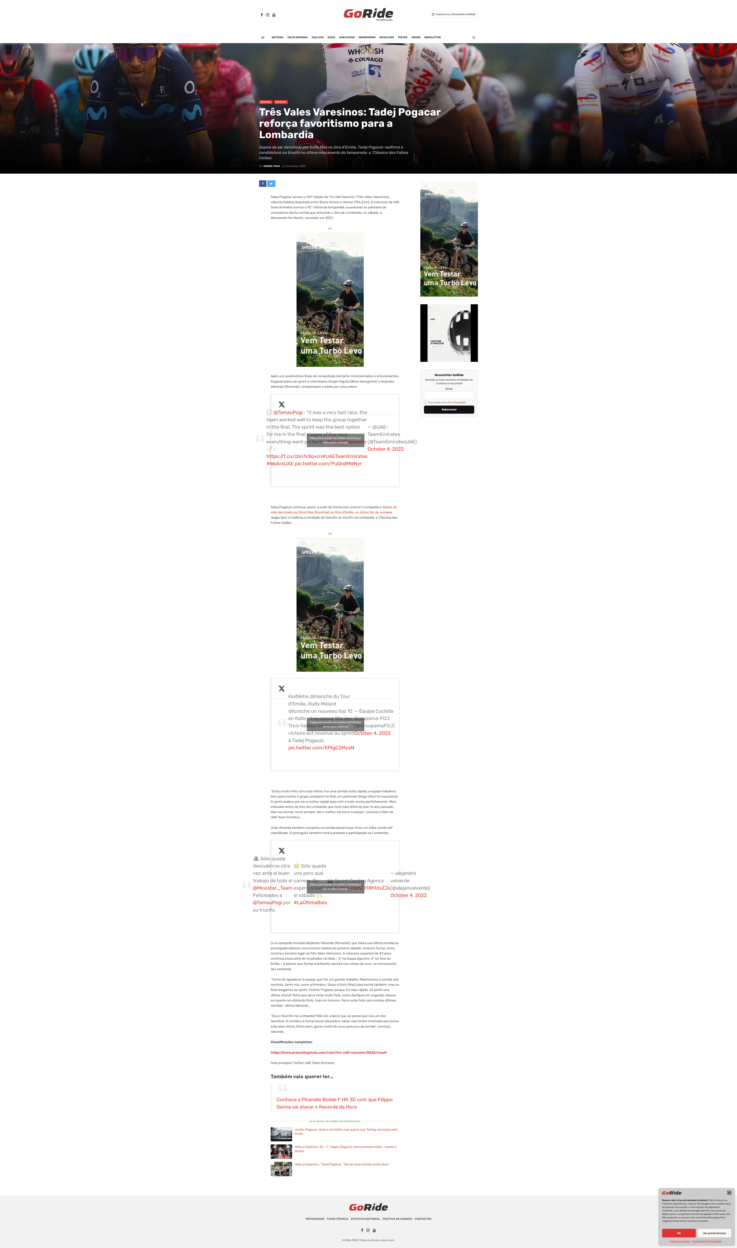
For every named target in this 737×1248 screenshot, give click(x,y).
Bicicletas (386, 37)
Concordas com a (447, 402)
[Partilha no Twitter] (271, 183)
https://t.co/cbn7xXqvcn (294, 456)
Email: (449, 388)
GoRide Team (272, 166)
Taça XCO (317, 37)
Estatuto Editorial (365, 1219)
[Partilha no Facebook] (262, 183)
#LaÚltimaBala (310, 902)
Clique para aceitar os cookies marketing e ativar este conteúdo (335, 440)
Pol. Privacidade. (457, 402)
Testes (402, 37)
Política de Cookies (680, 1241)
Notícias (277, 37)
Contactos (423, 1219)
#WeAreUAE (280, 463)
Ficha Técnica (337, 1219)
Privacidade (315, 1219)
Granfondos (367, 37)
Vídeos (416, 37)
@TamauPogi (288, 412)
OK (679, 1233)
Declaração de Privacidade (707, 1241)
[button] (729, 1193)
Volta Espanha (297, 37)
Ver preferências (714, 1233)
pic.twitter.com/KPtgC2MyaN (321, 748)
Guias (331, 37)
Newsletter (432, 37)
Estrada (266, 102)
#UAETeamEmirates (345, 456)
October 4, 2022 (386, 449)
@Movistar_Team (272, 888)
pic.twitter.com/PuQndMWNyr (328, 463)
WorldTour (347, 37)
